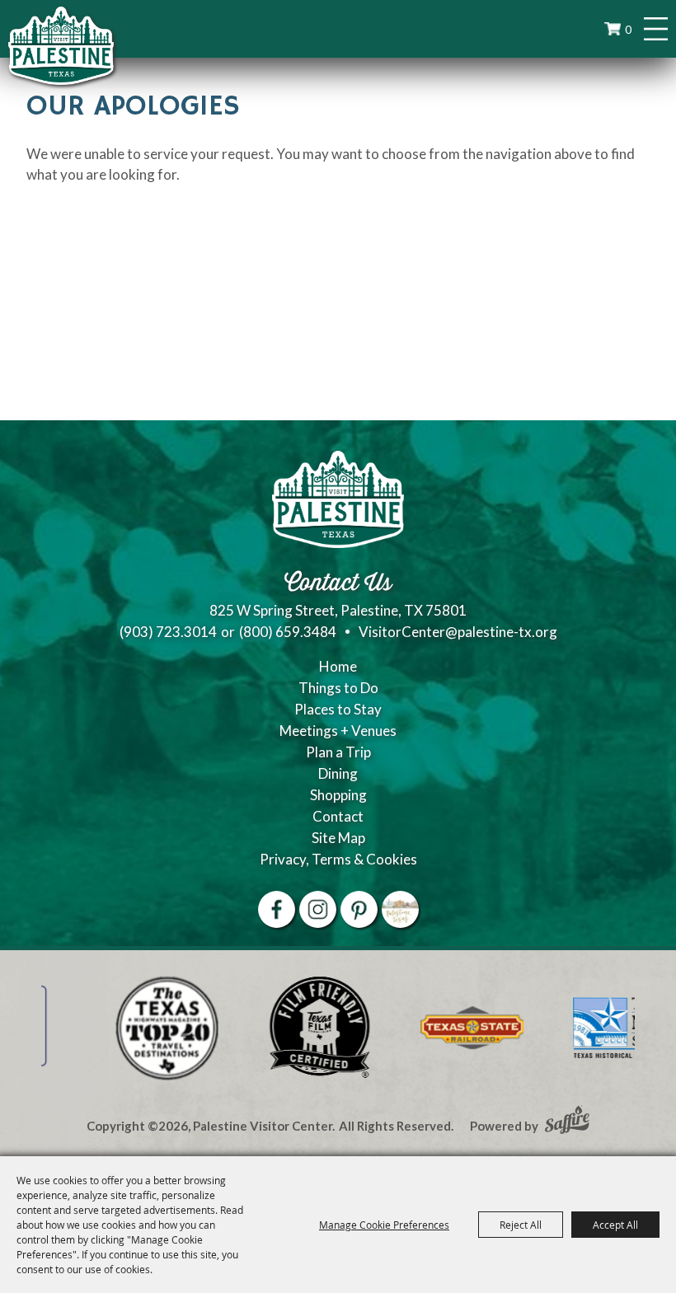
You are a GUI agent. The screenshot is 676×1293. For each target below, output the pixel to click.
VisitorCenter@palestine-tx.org (458, 631)
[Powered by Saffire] (567, 1121)
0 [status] (628, 29)
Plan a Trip (338, 752)
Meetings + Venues (338, 730)
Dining (338, 773)
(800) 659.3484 (287, 631)
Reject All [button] (521, 1224)
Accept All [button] (615, 1224)
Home (338, 666)
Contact (338, 816)
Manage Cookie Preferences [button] (384, 1224)
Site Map (338, 837)
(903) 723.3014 (168, 631)
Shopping (338, 794)
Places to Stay (338, 709)
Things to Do (338, 687)
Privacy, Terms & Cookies (338, 859)
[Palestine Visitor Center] (61, 45)
